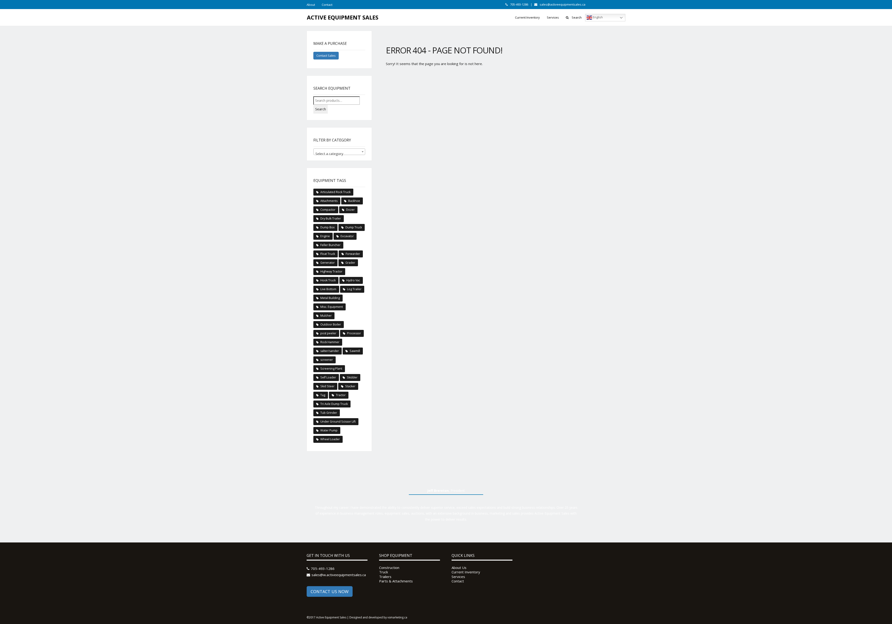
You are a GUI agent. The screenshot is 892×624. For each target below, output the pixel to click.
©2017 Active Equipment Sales (326, 617)
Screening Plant (331, 369)
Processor (354, 333)
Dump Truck (353, 227)
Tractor (341, 395)
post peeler (328, 333)
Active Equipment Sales (342, 17)
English (597, 17)
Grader (350, 263)
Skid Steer (327, 386)
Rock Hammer (329, 342)
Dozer (350, 210)
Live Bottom (328, 289)
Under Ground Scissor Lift (338, 422)
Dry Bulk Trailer (330, 218)
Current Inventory (527, 17)
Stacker (350, 386)
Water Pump (329, 430)
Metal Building (330, 298)
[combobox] (339, 151)
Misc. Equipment (331, 307)
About (311, 5)
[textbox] (339, 154)
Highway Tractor (331, 271)
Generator (327, 263)
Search (577, 17)
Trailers (385, 577)
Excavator (347, 236)
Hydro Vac (353, 280)
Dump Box (327, 227)
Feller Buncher (330, 245)
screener (326, 360)
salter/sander (329, 351)
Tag (322, 395)
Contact (327, 5)
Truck (383, 572)
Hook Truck (328, 280)
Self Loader (328, 377)
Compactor (327, 210)
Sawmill (355, 351)
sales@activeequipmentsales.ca (562, 4)
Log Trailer (354, 289)
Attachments (329, 201)
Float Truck (327, 254)
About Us (459, 567)
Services (553, 17)
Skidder (352, 377)
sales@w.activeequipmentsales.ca (339, 574)
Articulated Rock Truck (335, 192)
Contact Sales (326, 55)
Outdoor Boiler (330, 324)
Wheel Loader (330, 439)
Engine (325, 236)
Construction (389, 567)
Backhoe (354, 201)
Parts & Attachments (396, 581)
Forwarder (353, 254)
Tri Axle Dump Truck (334, 404)
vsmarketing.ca (397, 617)
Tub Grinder (328, 413)
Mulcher (326, 316)
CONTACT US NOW (330, 591)
